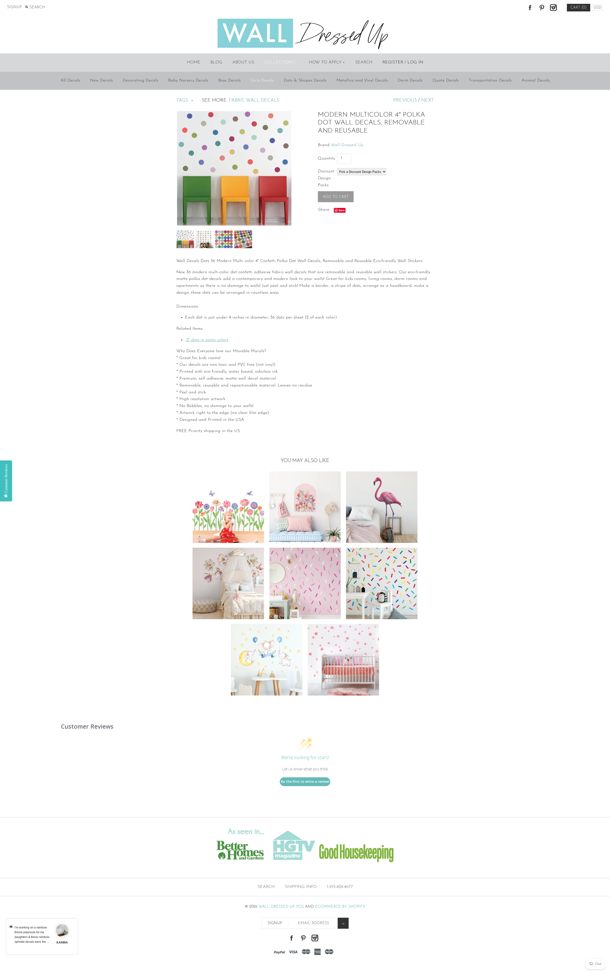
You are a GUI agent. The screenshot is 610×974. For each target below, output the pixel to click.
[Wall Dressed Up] (305, 19)
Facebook (530, 7)
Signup (14, 7)
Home (193, 62)
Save (342, 210)
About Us (243, 62)
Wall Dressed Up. (277, 907)
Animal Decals (536, 80)
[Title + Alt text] (104, 868)
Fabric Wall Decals (254, 100)
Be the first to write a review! (305, 781)
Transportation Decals (490, 80)
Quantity (326, 158)
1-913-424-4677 (340, 887)
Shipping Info (301, 887)
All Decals (70, 80)
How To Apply (327, 62)
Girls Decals (262, 80)
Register (392, 62)
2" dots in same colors (206, 340)
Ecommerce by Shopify (340, 907)
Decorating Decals (140, 80)
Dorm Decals (410, 80)
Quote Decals (445, 80)
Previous (405, 100)
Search (363, 62)
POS (300, 907)
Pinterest (541, 7)
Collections (281, 62)
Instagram (553, 7)
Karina (62, 942)
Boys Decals (229, 80)
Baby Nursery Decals (188, 80)
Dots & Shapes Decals (305, 80)
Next (427, 100)
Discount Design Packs (326, 178)
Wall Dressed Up (347, 145)
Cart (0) (578, 8)
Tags (184, 100)
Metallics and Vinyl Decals (362, 80)
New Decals (101, 80)
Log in (415, 62)
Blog (216, 62)
